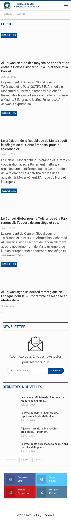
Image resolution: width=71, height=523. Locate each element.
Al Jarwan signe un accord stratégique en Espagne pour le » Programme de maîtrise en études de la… (34, 296)
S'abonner (56, 370)
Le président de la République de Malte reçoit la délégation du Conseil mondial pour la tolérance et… (34, 145)
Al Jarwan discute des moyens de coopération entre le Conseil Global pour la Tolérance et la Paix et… (35, 67)
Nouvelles (9, 35)
